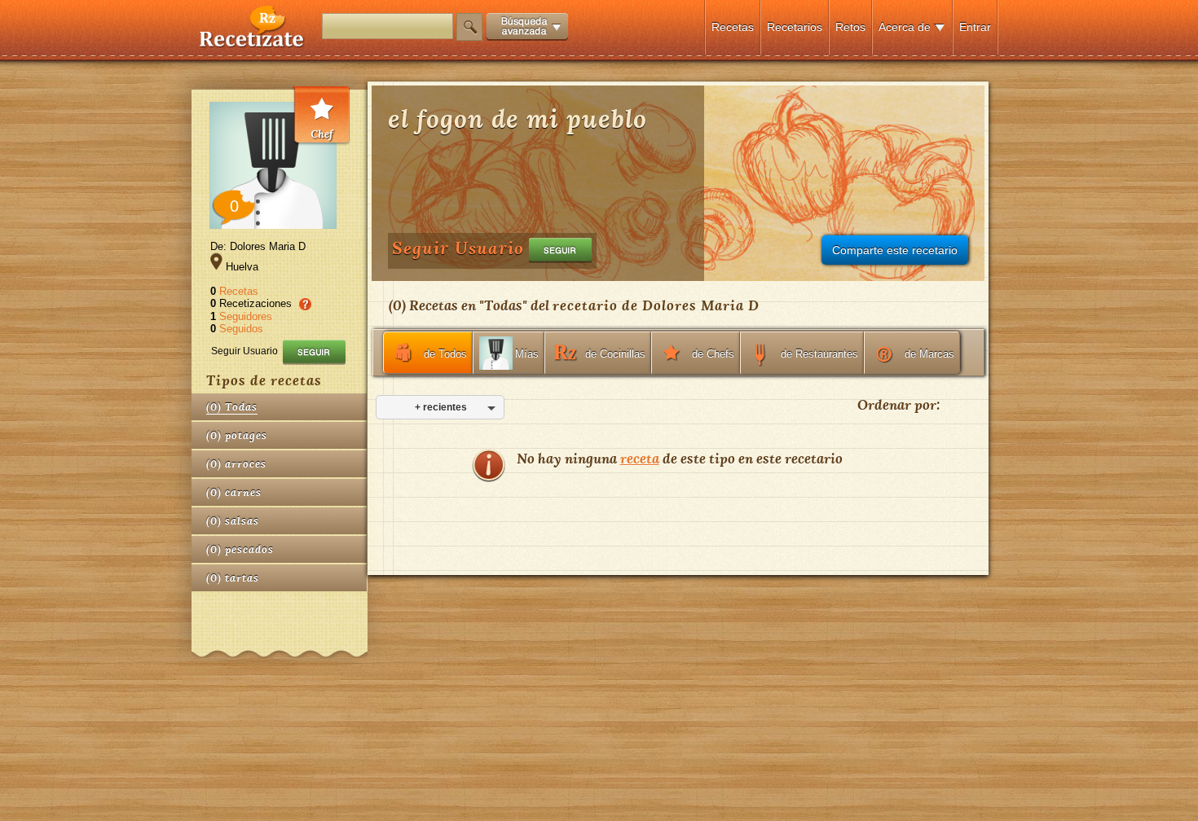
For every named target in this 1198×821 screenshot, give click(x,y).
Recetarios (794, 26)
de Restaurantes (819, 354)
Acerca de (905, 26)
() (232, 407)
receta (639, 458)
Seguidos (241, 329)
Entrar (975, 26)
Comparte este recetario (895, 250)
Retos (850, 26)
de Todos (445, 354)
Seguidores (245, 316)
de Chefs (713, 354)
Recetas (732, 26)
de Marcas (929, 354)
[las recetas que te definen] (252, 43)
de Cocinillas (615, 354)
